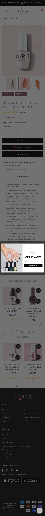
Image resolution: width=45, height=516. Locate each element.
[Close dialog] (42, 245)
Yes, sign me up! (33, 265)
